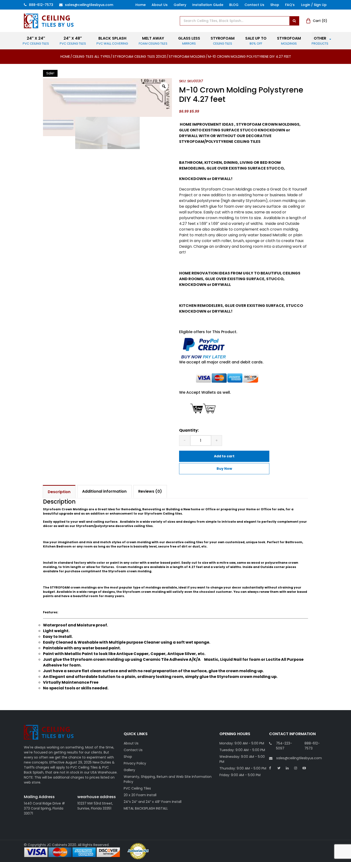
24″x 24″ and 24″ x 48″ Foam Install (152, 801)
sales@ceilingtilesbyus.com (299, 758)
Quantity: (189, 430)
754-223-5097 (284, 746)
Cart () (320, 20)
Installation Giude (207, 4)
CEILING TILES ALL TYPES (91, 56)
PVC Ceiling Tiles (137, 788)
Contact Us (254, 4)
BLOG (234, 4)
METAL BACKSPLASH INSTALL (146, 808)
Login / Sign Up (314, 4)
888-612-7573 (41, 4)
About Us (160, 4)
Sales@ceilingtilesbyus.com (89, 4)
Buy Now (224, 468)
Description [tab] (59, 492)
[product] (294, 20)
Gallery (180, 4)
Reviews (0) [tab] (150, 491)
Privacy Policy (135, 763)
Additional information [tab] (104, 491)
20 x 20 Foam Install (140, 795)
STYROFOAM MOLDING (187, 56)
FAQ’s (290, 4)
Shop (274, 4)
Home (140, 4)
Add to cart (224, 456)
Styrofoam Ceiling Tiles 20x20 (139, 56)
